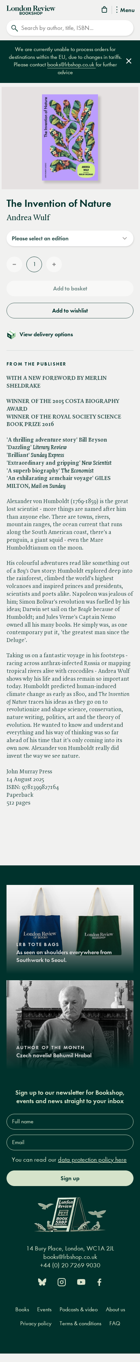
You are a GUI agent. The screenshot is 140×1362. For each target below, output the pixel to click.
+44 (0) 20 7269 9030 (70, 1265)
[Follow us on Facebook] (99, 1281)
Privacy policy (35, 1323)
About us (115, 1309)
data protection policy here (92, 1159)
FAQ (114, 1323)
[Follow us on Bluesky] (42, 1281)
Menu (127, 10)
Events (44, 1309)
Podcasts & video (79, 1309)
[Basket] (105, 10)
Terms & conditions (80, 1323)
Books (22, 1309)
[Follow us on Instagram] (62, 1281)
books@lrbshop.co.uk (71, 64)
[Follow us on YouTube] (81, 1281)
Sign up (70, 1178)
